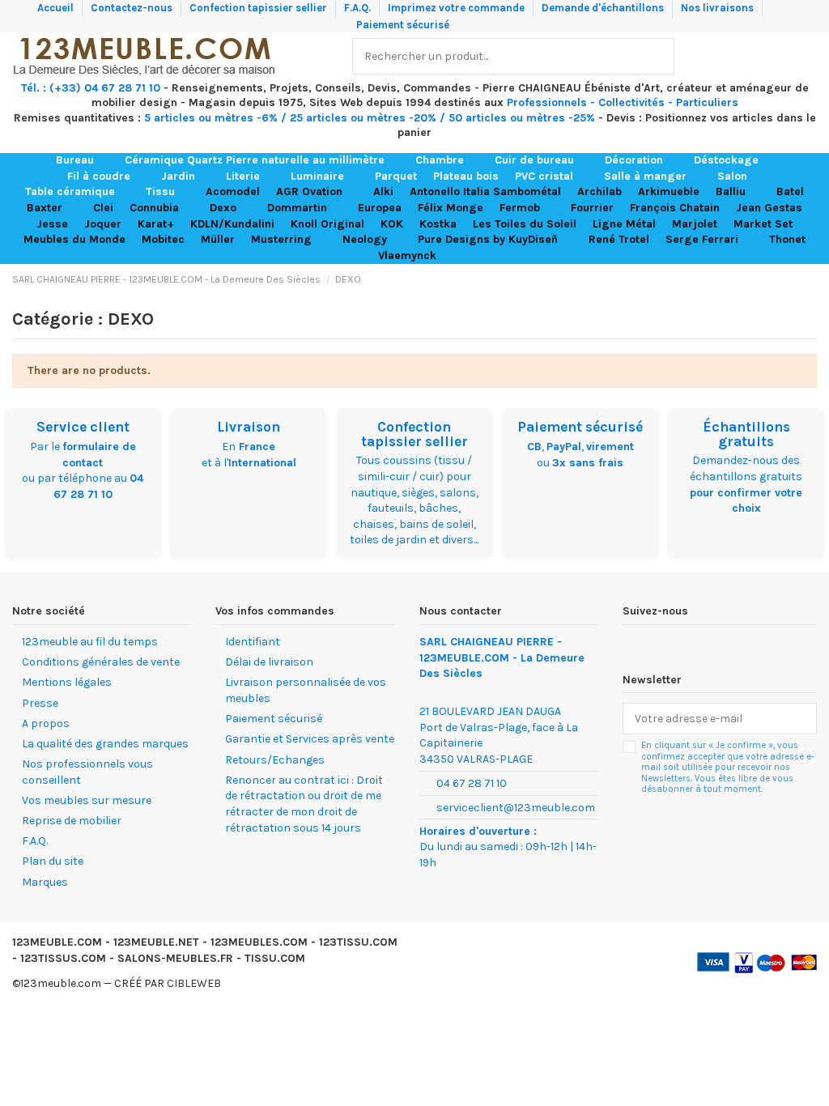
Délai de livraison (269, 662)
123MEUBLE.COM (57, 942)
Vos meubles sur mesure (86, 800)
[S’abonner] (800, 719)
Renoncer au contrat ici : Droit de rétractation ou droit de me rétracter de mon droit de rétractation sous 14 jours (304, 804)
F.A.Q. (358, 8)
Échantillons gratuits (746, 434)
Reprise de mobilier (71, 820)
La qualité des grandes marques (105, 744)
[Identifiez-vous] (769, 56)
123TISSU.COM (358, 942)
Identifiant (252, 642)
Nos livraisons (718, 8)
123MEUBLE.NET (156, 942)
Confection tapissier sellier (259, 8)
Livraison (248, 427)
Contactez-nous (133, 8)
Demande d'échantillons (604, 8)
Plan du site (52, 861)
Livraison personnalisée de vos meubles (305, 690)
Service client (83, 427)
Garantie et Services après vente (309, 739)
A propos (46, 723)
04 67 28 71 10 (471, 783)
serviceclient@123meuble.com (515, 808)
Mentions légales (67, 682)
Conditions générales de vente (101, 662)
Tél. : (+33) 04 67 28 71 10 (90, 88)
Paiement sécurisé (402, 25)
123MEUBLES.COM (259, 942)
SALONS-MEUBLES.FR (175, 958)
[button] (82, 161)
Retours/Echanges (275, 760)
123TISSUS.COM (63, 958)
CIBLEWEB (194, 983)
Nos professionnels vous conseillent (87, 772)
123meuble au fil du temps (90, 642)
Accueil (56, 8)
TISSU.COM (274, 958)
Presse (40, 703)
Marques (45, 882)
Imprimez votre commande (457, 8)
